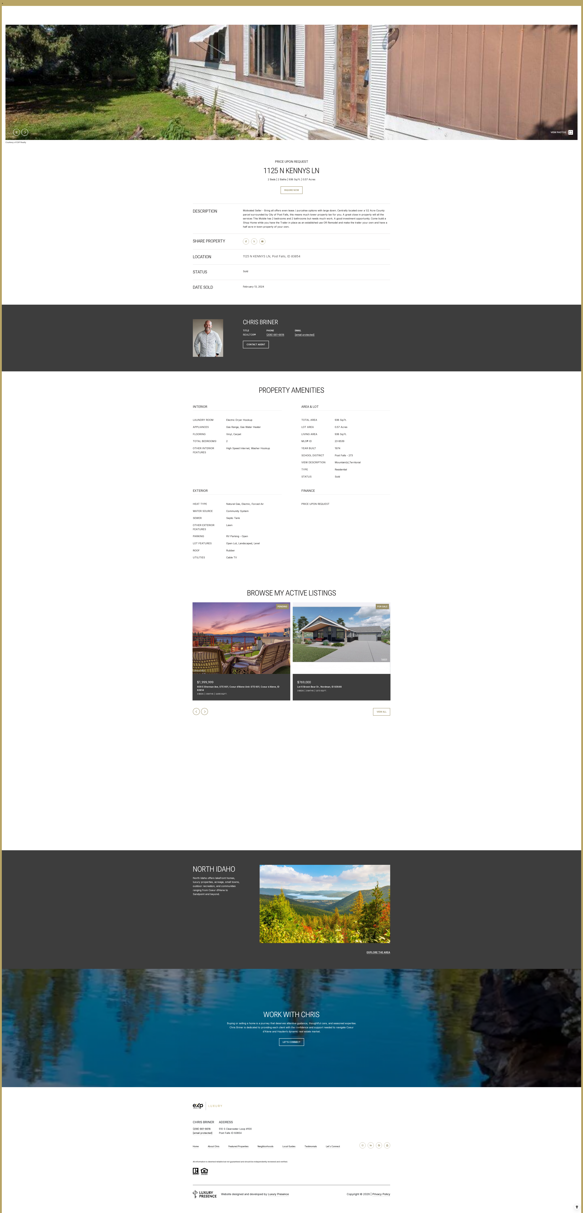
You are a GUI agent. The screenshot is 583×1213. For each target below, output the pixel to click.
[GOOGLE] (379, 1145)
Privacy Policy (381, 1194)
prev (16, 132)
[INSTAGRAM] (363, 1145)
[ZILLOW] (387, 1145)
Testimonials (311, 1146)
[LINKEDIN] (371, 1145)
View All (382, 711)
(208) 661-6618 (275, 334)
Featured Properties (238, 1146)
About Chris (213, 1146)
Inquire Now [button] (291, 190)
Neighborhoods (265, 1146)
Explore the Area (378, 952)
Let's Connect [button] (291, 1042)
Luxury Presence (278, 1194)
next (24, 132)
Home (196, 1146)
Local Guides (289, 1146)
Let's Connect (333, 1146)
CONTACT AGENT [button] (256, 344)
